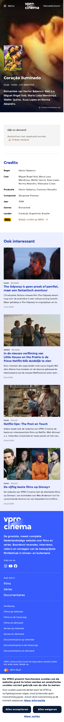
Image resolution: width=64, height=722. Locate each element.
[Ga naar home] (32, 6)
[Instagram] (5, 566)
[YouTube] (10, 566)
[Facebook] (15, 566)
